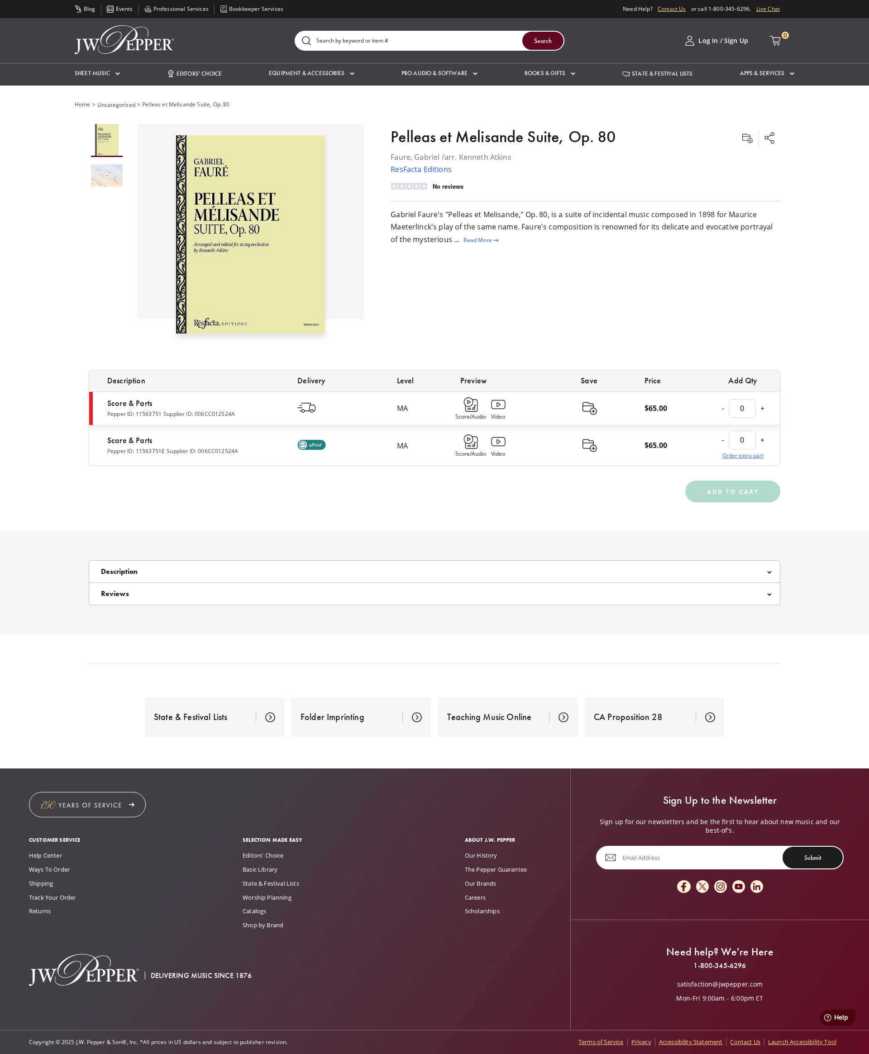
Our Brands (481, 883)
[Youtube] (738, 887)
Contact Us (672, 9)
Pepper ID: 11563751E (136, 451)
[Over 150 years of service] (87, 804)
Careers (475, 897)
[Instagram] (720, 887)
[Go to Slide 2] (107, 176)
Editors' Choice (263, 855)
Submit (812, 858)
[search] (306, 41)
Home (83, 104)
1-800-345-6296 (719, 966)
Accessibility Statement (691, 1042)
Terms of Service (601, 1042)
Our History (481, 855)
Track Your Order (52, 897)
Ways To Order (49, 869)
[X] (702, 887)
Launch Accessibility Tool (802, 1042)
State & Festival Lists (271, 883)
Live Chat (768, 9)
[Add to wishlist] (747, 139)
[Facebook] (684, 887)
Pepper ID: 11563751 (134, 414)
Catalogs (254, 911)
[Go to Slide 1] (107, 140)
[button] (97, 73)
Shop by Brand (263, 925)
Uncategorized (116, 105)
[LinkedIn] (756, 887)
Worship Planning (267, 897)
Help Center (45, 855)
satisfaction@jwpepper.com (720, 984)
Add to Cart (733, 491)
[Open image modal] (250, 238)
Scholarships (482, 911)
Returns (40, 911)
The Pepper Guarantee (496, 869)
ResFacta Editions (421, 169)
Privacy (641, 1042)
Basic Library (260, 869)
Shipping (41, 883)
